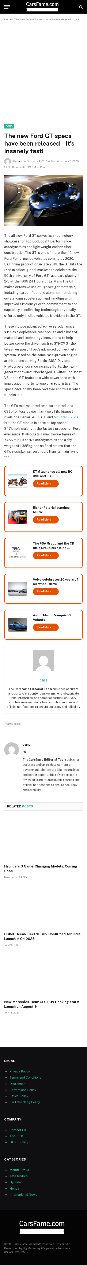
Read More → (46, 483)
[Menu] (7, 7)
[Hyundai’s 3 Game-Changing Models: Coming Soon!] (43, 839)
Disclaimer (17, 1084)
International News (23, 1194)
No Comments (17, 167)
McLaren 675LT (66, 417)
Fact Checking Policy (25, 1102)
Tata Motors (19, 1176)
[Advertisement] (43, 71)
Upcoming (13, 723)
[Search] (80, 7)
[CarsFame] (43, 7)
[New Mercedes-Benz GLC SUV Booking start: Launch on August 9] (43, 974)
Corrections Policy (23, 1090)
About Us (16, 1136)
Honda (14, 1188)
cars (19, 161)
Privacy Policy (20, 1071)
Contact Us (18, 1130)
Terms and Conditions (25, 1077)
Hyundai (15, 1182)
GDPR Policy (19, 1142)
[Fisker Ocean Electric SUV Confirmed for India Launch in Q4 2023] (43, 907)
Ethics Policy (19, 1096)
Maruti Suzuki (19, 1170)
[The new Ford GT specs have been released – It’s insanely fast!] (43, 200)
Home (8, 19)
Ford (9, 126)
